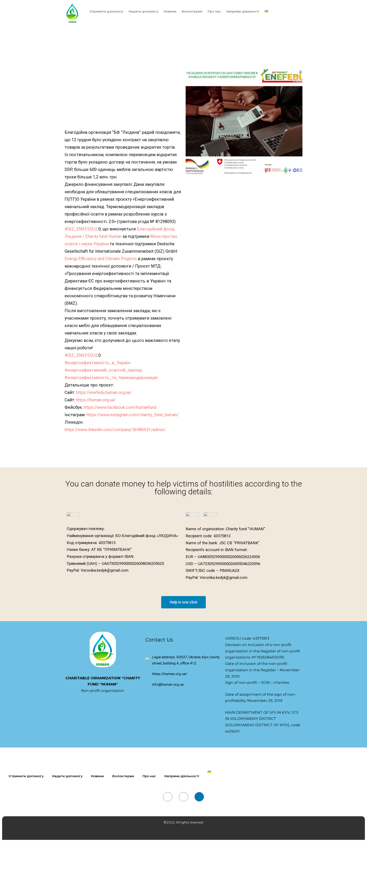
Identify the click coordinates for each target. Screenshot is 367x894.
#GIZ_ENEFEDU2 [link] (81, 228)
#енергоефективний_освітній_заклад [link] (103, 370)
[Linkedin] (199, 796)
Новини (170, 11)
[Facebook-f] (167, 796)
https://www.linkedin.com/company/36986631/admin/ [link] (115, 429)
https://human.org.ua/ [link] (96, 399)
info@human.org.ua (168, 684)
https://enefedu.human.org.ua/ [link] (103, 392)
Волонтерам (192, 11)
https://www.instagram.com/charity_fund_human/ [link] (132, 414)
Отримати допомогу (106, 11)
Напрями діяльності (242, 11)
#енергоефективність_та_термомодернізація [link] (111, 377)
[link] (101, 258)
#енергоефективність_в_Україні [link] (97, 362)
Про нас (214, 11)
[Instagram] (183, 796)
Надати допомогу (143, 11)
